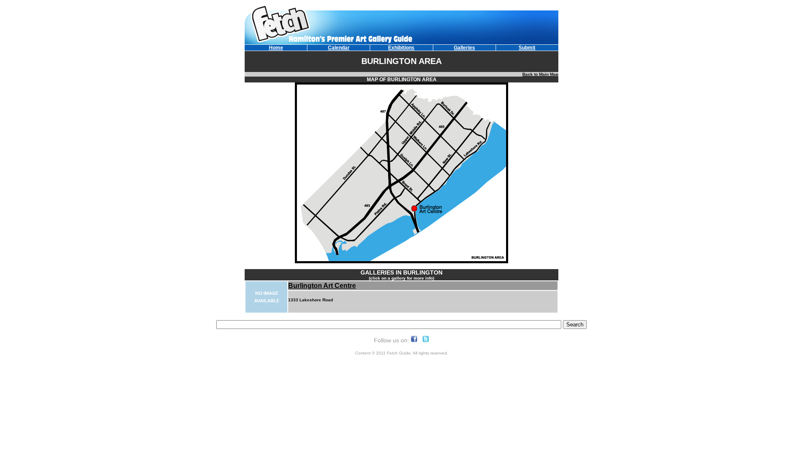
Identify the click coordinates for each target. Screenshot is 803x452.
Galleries (464, 48)
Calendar (339, 48)
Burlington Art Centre (322, 285)
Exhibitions (401, 48)
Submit (527, 48)
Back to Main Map (540, 74)
